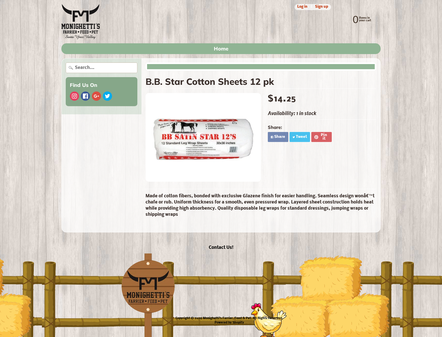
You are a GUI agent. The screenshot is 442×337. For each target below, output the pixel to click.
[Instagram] (74, 96)
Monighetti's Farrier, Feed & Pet (227, 318)
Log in (302, 7)
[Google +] (96, 96)
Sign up (321, 7)
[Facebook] (85, 96)
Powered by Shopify (229, 322)
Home (221, 48)
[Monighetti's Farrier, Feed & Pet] (80, 21)
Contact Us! (221, 247)
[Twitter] (107, 96)
